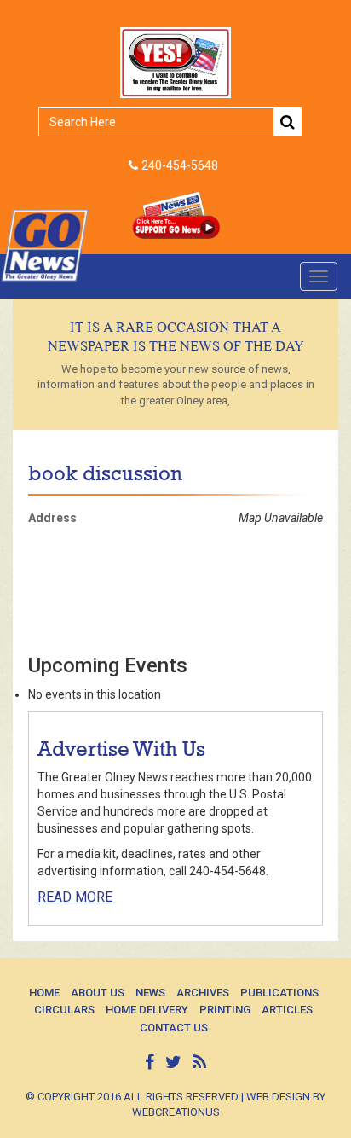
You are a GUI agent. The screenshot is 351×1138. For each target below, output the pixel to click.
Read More (74, 897)
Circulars (64, 1009)
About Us (97, 992)
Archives (202, 992)
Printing (224, 1009)
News (150, 992)
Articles (287, 1009)
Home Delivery (147, 1009)
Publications (279, 992)
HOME (44, 992)
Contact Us (174, 1027)
